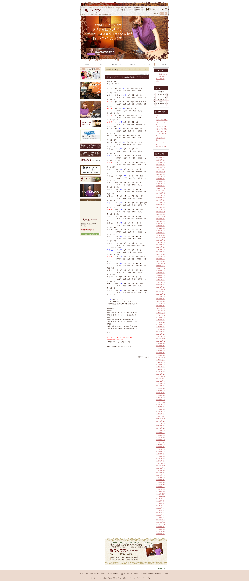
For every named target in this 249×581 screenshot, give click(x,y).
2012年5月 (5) (160, 480)
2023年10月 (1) (160, 216)
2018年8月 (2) (160, 346)
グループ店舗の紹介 (144, 573)
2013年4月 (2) (160, 456)
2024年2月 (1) (160, 207)
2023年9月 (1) (160, 219)
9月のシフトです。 (161, 146)
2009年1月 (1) (160, 534)
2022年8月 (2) (160, 244)
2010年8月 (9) (160, 529)
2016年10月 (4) (160, 381)
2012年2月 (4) (160, 487)
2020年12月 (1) (160, 289)
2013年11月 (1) (160, 442)
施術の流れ (154, 573)
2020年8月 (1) (160, 299)
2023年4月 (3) (160, 228)
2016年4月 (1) (160, 393)
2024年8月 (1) (160, 197)
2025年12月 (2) (160, 167)
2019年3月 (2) (160, 332)
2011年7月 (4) (160, 503)
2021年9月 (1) (160, 270)
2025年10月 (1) (160, 172)
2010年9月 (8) (160, 527)
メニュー (87, 573)
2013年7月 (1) (160, 449)
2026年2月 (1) (160, 165)
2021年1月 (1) (160, 287)
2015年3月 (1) (160, 411)
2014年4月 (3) (160, 430)
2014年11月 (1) (160, 416)
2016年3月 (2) (160, 395)
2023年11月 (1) (160, 214)
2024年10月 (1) (160, 193)
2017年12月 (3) (160, 357)
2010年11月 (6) (160, 522)
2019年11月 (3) (160, 313)
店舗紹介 (103, 573)
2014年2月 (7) (160, 435)
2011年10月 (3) (160, 496)
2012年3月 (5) (160, 484)
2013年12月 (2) (160, 440)
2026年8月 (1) (160, 157)
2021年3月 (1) (160, 282)
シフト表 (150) (160, 76)
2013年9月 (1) (160, 444)
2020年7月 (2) (160, 301)
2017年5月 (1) (160, 364)
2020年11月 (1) (160, 291)
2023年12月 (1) (160, 212)
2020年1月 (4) (160, 308)
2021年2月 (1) (160, 284)
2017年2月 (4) (160, 371)
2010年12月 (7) (160, 520)
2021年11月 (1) (160, 266)
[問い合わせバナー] (136, 564)
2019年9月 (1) (160, 317)
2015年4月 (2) (160, 409)
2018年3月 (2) (160, 355)
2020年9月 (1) (160, 296)
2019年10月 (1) (160, 315)
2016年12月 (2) (160, 376)
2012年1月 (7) (160, 489)
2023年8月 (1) (160, 221)
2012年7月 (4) (160, 475)
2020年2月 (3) (160, 306)
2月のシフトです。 (161, 129)
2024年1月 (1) (160, 209)
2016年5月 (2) (160, 390)
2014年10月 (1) (160, 419)
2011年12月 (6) (160, 491)
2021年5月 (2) (160, 277)
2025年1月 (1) (160, 186)
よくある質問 (134, 573)
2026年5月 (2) (160, 160)
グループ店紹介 (111, 573)
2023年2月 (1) (160, 233)
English (160, 573)
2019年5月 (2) (160, 327)
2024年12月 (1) (160, 188)
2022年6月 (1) (160, 249)
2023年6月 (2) (160, 226)
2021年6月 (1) (160, 275)
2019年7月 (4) (160, 322)
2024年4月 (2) (160, 204)
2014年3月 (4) (160, 433)
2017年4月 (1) (160, 367)
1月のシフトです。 (161, 131)
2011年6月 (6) (160, 505)
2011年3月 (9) (160, 513)
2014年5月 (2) (160, 428)
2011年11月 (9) (160, 494)
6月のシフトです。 (161, 120)
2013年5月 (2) (160, 454)
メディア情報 (119, 573)
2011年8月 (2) (160, 501)
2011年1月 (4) (160, 517)
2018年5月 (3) (160, 353)
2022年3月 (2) (160, 256)
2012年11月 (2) (160, 466)
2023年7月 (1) (160, 223)
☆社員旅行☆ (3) (161, 74)
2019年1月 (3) (160, 336)
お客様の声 (127, 573)
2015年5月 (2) (160, 407)
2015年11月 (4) (160, 402)
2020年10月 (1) (160, 294)
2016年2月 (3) (160, 397)
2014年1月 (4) (160, 437)
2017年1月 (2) (160, 374)
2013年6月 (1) (160, 451)
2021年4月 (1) (160, 280)
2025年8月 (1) (160, 174)
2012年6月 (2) (160, 477)
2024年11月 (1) (160, 190)
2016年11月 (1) (160, 379)
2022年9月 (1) (160, 242)
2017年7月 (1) (160, 362)
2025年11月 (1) (160, 169)
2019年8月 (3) (160, 320)
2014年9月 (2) (160, 421)
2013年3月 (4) (160, 458)
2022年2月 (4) (160, 259)
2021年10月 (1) (160, 268)
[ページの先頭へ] (163, 568)
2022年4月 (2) (160, 254)
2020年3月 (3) (160, 303)
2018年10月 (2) (160, 341)
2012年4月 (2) (160, 482)
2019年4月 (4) (160, 329)
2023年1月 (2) (160, 235)
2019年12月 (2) (160, 310)
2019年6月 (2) (160, 324)
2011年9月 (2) (160, 498)
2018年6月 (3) (160, 350)
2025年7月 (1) (160, 176)
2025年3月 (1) (160, 181)
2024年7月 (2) (160, 200)
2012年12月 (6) (160, 463)
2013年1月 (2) (160, 461)
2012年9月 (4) (160, 470)
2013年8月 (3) (160, 447)
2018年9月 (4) (160, 343)
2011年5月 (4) (160, 508)
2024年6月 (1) (160, 202)
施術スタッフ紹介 (95, 573)
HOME (81, 573)
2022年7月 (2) (160, 247)
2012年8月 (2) (160, 473)
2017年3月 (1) (160, 369)
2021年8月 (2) (160, 273)
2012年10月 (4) (160, 468)
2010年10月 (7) (160, 524)
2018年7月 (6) (160, 348)
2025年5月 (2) (160, 179)
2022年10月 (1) (160, 240)
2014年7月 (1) (160, 423)
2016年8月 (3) (160, 386)
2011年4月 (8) (160, 510)
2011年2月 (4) (160, 515)
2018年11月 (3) (160, 339)
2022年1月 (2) (160, 261)
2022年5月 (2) (160, 251)
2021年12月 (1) (160, 263)
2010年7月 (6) (160, 531)
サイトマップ (125, 574)
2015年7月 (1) (160, 404)
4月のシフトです (161, 126)
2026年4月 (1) (160, 162)
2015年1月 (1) (160, 414)
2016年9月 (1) (160, 383)
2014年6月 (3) (160, 426)
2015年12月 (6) (160, 400)
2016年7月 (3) (160, 388)
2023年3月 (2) (160, 230)
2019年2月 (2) (160, 334)
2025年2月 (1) (160, 183)
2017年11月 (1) (160, 360)
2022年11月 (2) (160, 237)
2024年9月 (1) (160, 195)
